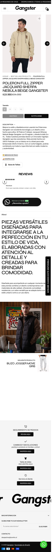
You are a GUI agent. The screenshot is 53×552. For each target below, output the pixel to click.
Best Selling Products (21, 76)
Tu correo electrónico (10, 526)
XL (22, 109)
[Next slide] (47, 43)
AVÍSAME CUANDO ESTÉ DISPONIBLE (48, 276)
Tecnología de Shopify (22, 545)
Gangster (10, 545)
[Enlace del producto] (26, 363)
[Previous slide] (4, 43)
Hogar (5, 76)
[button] (5, 8)
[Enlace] (25, 500)
